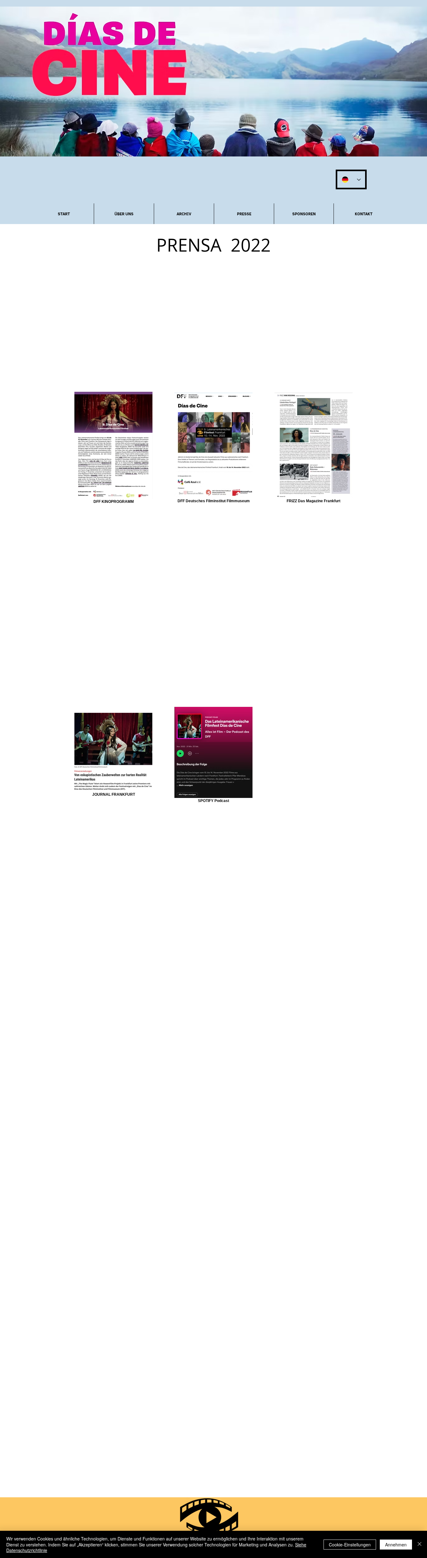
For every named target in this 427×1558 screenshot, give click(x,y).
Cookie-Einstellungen (350, 1544)
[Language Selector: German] (351, 179)
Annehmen (396, 1544)
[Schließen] (419, 1544)
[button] (124, 213)
